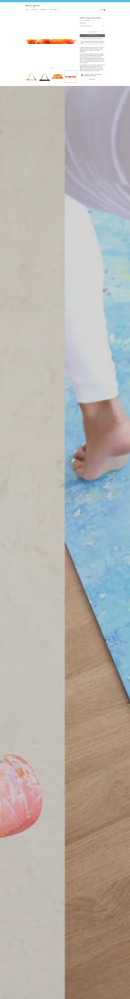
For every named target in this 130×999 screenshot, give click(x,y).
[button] (31, 76)
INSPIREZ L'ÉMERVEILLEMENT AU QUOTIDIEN (65, 1)
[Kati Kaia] (32, 6)
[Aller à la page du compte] (102, 9)
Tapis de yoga (82, 23)
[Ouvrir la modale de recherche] (99, 9)
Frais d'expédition (90, 38)
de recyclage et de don (95, 70)
